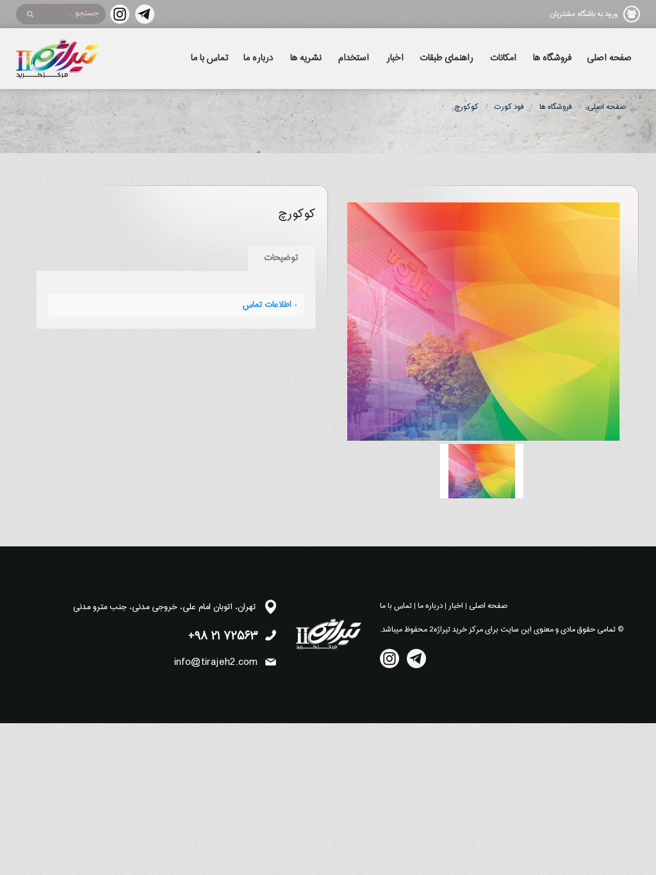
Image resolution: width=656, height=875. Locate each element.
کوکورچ (467, 107)
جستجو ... (83, 13)
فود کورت (509, 107)
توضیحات (282, 258)
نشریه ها (306, 58)
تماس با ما (210, 58)
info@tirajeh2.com (216, 662)
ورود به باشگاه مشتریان (584, 14)
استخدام (353, 58)
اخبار (395, 58)
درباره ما (258, 58)
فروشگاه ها (552, 58)
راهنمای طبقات (446, 58)
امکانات (503, 58)
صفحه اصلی (609, 58)
